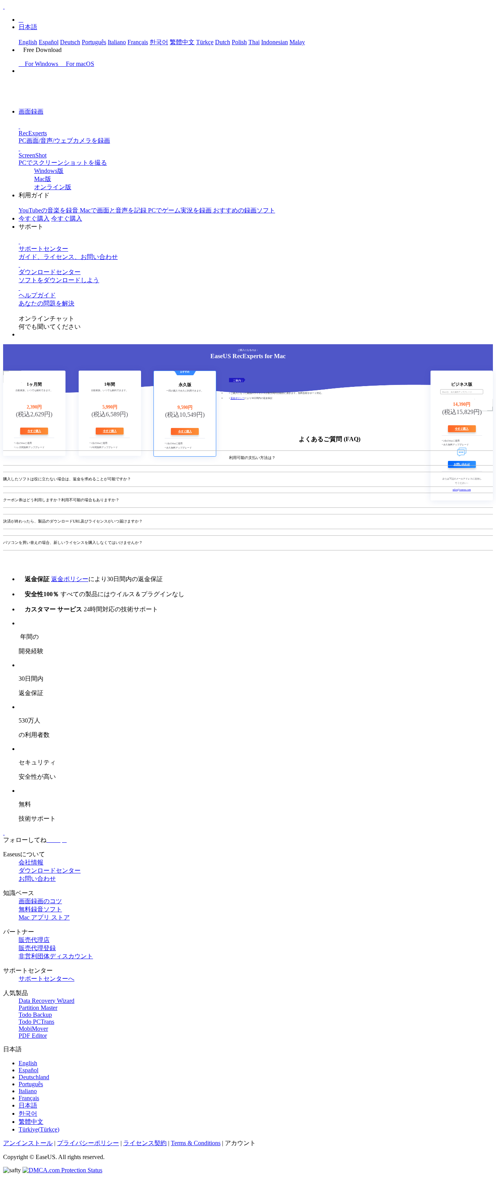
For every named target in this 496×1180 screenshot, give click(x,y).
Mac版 (42, 179)
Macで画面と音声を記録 (114, 210)
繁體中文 (182, 42)
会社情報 (31, 862)
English (28, 42)
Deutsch (70, 42)
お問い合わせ (37, 878)
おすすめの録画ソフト (244, 210)
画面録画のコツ (40, 901)
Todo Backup (35, 1014)
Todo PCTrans (36, 1021)
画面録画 (31, 111)
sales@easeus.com (462, 489)
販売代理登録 (37, 948)
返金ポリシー (238, 398)
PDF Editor (33, 1035)
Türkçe (205, 42)
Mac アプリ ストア (44, 917)
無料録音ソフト (40, 909)
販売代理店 (34, 940)
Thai (254, 42)
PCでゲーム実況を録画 (180, 210)
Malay (297, 42)
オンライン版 (52, 187)
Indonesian (274, 42)
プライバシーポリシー (88, 1143)
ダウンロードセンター (50, 870)
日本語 (28, 27)
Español (49, 42)
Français (137, 42)
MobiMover (33, 1028)
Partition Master (38, 1007)
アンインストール (28, 1143)
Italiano (117, 42)
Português (94, 42)
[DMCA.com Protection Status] (62, 1170)
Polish (239, 42)
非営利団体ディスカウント (56, 956)
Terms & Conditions (195, 1143)
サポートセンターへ (46, 978)
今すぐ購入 (34, 218)
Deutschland (34, 1077)
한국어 (159, 42)
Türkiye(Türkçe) (39, 1129)
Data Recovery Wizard (46, 1000)
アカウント (240, 1143)
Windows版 (49, 170)
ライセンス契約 (145, 1143)
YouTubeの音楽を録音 (49, 210)
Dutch (222, 42)
